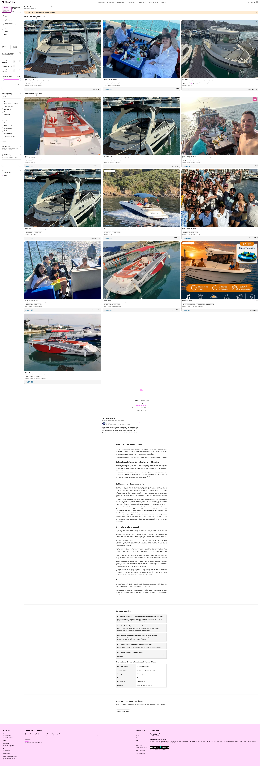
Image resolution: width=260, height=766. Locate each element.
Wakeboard (7, 122)
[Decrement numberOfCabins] (14, 66)
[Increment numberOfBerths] (20, 70)
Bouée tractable (8, 125)
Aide (4, 733)
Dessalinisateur (8, 128)
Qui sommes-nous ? (7, 735)
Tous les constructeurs (140, 753)
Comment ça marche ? (8, 737)
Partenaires (5, 751)
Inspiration (163, 2)
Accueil (25, 8)
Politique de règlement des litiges (10, 756)
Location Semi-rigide (140, 750)
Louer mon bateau (7, 742)
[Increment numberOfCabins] (20, 66)
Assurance (5, 738)
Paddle (6, 139)
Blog (4, 759)
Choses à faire (110, 2)
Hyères (137, 735)
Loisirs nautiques (8, 106)
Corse (136, 737)
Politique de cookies (7, 746)
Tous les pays (7, 172)
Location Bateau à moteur (141, 747)
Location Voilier (138, 745)
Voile (5, 34)
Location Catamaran (139, 748)
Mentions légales (6, 750)
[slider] (3, 43)
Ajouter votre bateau (154, 2)
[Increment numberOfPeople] (20, 61)
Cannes (137, 738)
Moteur (6, 31)
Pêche (5, 112)
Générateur (7, 131)
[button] (141, 77)
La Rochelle (138, 742)
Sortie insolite (7, 109)
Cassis (136, 740)
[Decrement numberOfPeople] (14, 61)
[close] (256, 12)
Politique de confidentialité (8, 745)
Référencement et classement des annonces (12, 755)
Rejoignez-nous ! (6, 753)
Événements (7, 114)
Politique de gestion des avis (9, 758)
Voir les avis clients (141, 410)
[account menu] (257, 2)
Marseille (137, 733)
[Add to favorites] (257, 22)
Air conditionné (8, 133)
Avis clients (27, 739)
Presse (4, 740)
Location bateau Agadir (123, 711)
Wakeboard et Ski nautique (11, 103)
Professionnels (6, 743)
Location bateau (101, 2)
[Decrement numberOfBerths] (14, 70)
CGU (4, 748)
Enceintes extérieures (9, 136)
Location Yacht (138, 752)
